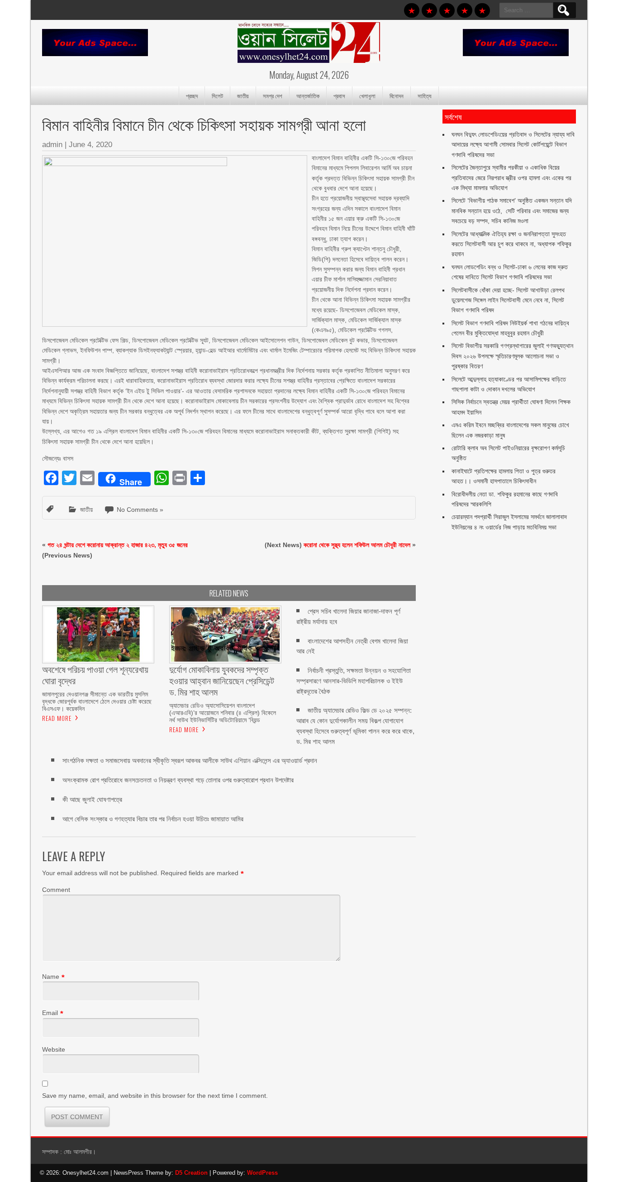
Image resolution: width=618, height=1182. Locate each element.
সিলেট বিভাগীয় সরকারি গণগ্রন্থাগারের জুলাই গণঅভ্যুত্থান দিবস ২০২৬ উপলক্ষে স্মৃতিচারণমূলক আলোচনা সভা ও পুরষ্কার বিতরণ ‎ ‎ (512, 356)
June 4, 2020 (90, 144)
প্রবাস (339, 95)
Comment (56, 889)
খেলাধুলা (367, 95)
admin (52, 144)
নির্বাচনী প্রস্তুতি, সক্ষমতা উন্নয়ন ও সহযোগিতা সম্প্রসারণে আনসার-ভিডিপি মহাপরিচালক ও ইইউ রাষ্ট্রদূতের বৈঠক (353, 681)
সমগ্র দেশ (272, 95)
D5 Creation (191, 1172)
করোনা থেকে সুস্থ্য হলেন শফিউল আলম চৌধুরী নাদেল (357, 544)
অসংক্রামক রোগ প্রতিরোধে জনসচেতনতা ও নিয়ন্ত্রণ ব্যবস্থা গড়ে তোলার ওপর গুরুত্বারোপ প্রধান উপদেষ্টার (178, 780)
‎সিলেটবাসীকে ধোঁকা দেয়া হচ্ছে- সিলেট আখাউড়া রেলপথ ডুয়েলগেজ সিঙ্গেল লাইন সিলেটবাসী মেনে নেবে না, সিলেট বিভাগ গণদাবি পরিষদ (508, 300)
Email (50, 1012)
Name (50, 976)
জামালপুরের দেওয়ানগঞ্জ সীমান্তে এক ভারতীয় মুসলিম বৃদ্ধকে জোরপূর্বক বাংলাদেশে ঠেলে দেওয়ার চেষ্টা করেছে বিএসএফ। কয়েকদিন (97, 701)
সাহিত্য (425, 95)
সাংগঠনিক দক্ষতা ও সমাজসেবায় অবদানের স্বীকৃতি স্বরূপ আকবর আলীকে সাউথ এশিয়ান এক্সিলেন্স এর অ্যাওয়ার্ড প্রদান (189, 760)
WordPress (262, 1172)
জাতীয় (243, 95)
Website (53, 1049)
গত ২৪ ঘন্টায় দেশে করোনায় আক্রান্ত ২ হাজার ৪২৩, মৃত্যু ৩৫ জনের (118, 544)
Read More (56, 718)
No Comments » (140, 509)
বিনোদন (397, 95)
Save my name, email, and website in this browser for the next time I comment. (155, 1095)
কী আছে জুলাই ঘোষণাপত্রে (92, 799)
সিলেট (217, 95)
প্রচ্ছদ (192, 95)
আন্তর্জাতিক (307, 95)
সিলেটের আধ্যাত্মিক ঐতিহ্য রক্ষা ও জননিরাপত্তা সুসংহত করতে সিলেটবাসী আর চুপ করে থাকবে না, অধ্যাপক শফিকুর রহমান (511, 244)
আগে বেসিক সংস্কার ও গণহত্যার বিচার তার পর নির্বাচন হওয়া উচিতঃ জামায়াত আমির (152, 819)
